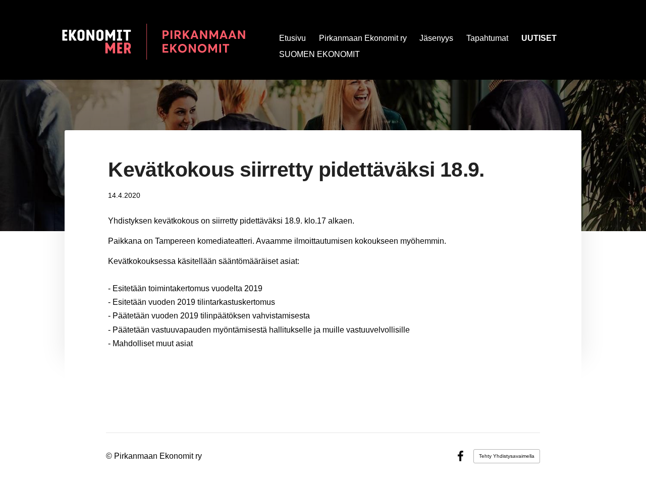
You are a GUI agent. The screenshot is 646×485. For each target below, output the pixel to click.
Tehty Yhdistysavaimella (506, 456)
